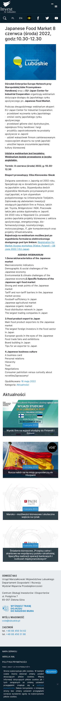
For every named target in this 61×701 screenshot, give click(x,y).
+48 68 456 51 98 (16, 634)
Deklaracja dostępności (16, 667)
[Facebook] (38, 17)
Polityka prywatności (14, 662)
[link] (22, 100)
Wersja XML (8, 656)
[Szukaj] (5, 17)
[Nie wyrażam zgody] (57, 684)
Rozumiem (51, 672)
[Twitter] (47, 17)
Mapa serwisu (9, 651)
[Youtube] (56, 17)
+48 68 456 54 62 (16, 630)
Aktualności (23, 384)
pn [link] (22, 100)
